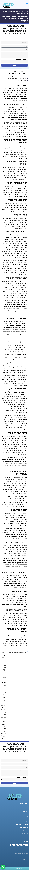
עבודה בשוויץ (25, 836)
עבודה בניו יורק (25, 856)
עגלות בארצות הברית (23, 848)
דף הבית (26, 11)
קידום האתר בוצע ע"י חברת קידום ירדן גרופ (14, 868)
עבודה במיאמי (25, 859)
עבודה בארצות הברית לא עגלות (21, 853)
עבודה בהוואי (25, 850)
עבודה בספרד (25, 830)
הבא (14, 65)
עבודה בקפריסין (25, 833)
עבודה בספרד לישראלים (23, 839)
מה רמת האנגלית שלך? (22, 59)
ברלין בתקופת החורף (24, 827)
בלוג (23, 11)
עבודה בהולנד (25, 841)
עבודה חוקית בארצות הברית (22, 862)
